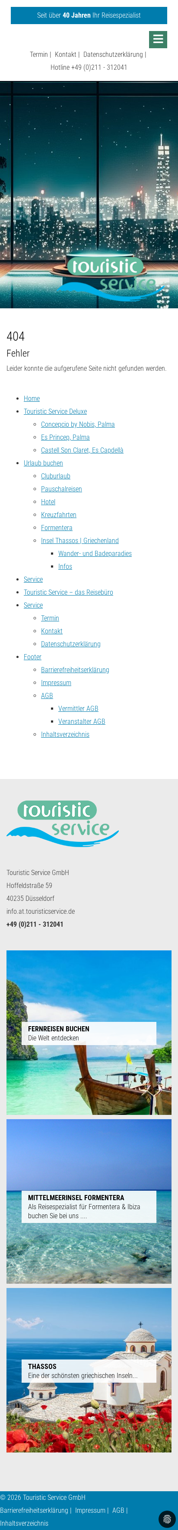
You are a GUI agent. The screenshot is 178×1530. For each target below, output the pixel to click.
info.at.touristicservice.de (40, 911)
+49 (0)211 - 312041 (99, 67)
